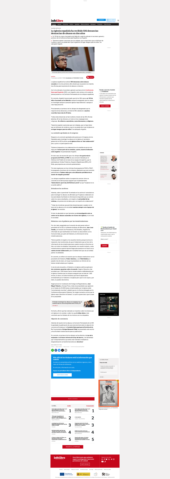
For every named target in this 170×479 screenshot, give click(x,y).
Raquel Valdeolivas (56, 419)
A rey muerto (78, 417)
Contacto (61, 469)
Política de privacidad (98, 469)
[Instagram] (113, 459)
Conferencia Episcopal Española (77, 346)
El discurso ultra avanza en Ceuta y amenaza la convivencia (82, 431)
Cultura (71, 24)
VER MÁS (115, 314)
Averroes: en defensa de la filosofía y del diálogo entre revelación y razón (103, 159)
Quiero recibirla (105, 106)
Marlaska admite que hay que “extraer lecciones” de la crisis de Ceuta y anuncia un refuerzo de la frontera (59, 432)
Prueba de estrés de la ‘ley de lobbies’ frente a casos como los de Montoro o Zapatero (82, 424)
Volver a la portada (73, 447)
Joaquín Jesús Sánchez (80, 418)
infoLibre (53, 426)
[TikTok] (105, 462)
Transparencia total (110, 21)
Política (54, 24)
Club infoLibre (107, 24)
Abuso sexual (66, 346)
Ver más (101, 377)
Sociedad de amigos (84, 469)
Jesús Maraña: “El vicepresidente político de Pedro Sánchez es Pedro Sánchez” (103, 308)
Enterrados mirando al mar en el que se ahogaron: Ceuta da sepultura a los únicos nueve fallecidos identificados (59, 410)
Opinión (59, 24)
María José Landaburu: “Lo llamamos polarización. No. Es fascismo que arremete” (103, 300)
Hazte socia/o (85, 464)
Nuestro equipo (67, 469)
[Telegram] (111, 459)
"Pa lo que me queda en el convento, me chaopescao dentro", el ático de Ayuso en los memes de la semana (59, 418)
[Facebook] (104, 459)
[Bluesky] (106, 459)
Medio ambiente (85, 24)
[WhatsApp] (102, 459)
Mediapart (93, 24)
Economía (65, 24)
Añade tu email (104, 239)
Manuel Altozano (55, 412)
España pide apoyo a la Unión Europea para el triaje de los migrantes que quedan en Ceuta (82, 438)
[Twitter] (109, 459)
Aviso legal (91, 469)
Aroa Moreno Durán (104, 169)
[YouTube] (102, 462)
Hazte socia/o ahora (62, 374)
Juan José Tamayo (104, 163)
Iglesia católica (56, 28)
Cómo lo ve (102, 294)
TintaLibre (99, 24)
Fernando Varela (78, 426)
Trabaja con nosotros (75, 469)
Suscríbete (101, 19)
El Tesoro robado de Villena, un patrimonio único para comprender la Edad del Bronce (59, 438)
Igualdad (77, 24)
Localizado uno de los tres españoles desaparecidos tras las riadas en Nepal (59, 424)
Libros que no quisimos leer (103, 167)
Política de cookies (107, 469)
